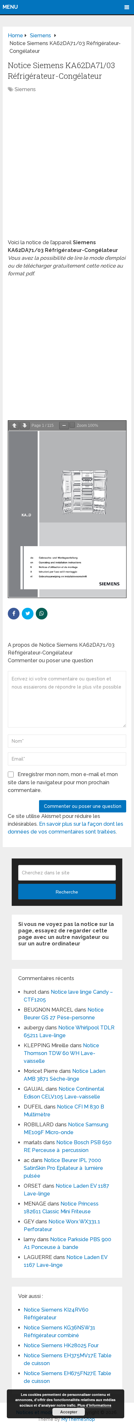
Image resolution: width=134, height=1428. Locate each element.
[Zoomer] (72, 425)
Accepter (68, 1412)
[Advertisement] (67, 169)
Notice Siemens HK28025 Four (61, 1345)
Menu (10, 7)
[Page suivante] (25, 425)
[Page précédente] (14, 425)
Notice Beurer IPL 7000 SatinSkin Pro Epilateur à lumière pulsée (63, 1168)
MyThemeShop (78, 1419)
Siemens (25, 89)
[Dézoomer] (64, 425)
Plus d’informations (94, 1405)
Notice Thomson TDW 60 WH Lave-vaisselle (61, 1053)
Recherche (67, 891)
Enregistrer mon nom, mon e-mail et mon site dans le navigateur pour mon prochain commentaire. (63, 782)
